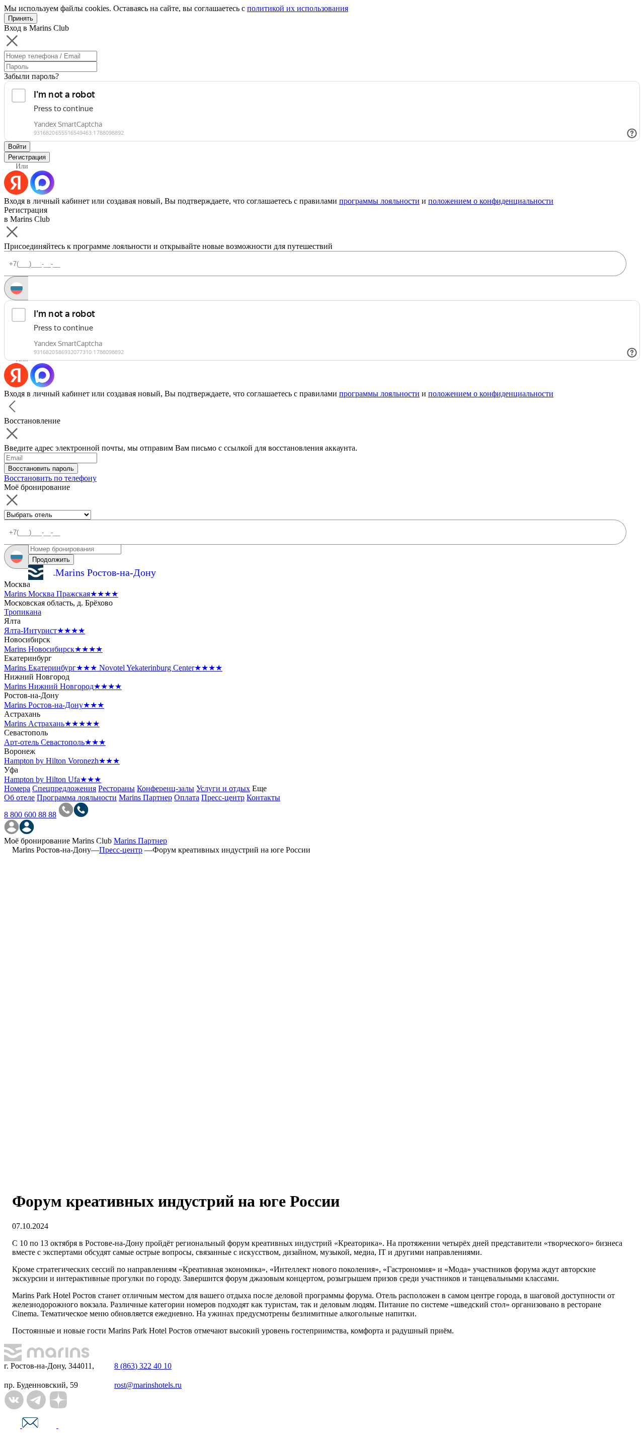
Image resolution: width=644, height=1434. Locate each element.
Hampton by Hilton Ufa (52, 779)
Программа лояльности (77, 797)
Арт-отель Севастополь (55, 742)
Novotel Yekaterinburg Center (160, 667)
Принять (20, 18)
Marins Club (92, 840)
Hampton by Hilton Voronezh (62, 760)
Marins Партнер (145, 797)
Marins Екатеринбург (50, 667)
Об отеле (19, 797)
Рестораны (116, 788)
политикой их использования (297, 8)
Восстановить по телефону (50, 478)
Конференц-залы (165, 788)
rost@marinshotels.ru (148, 1385)
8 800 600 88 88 (30, 814)
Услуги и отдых (223, 788)
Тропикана (22, 612)
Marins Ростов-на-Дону (54, 705)
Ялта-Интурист (44, 630)
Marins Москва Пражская (61, 593)
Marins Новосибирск (53, 649)
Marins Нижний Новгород (63, 686)
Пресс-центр (223, 797)
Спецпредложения (64, 788)
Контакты (263, 797)
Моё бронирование (37, 840)
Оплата (186, 797)
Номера (17, 788)
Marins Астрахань (52, 723)
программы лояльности (379, 201)
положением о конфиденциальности (490, 201)
